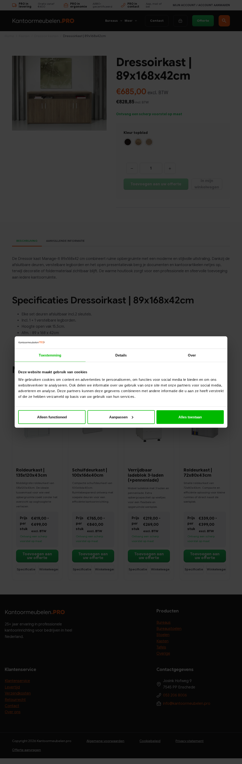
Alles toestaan (190, 417)
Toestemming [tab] (50, 355)
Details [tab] (121, 355)
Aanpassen (118, 417)
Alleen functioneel (52, 417)
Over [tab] (192, 355)
